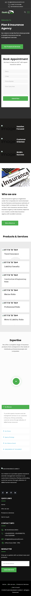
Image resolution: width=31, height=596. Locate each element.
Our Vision (8, 431)
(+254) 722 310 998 (15, 4)
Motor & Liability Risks (14, 319)
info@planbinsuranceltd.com (16, 2)
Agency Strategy (9, 437)
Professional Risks (12, 307)
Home (3, 504)
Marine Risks (10, 294)
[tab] (15, 407)
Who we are (5, 509)
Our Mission (8, 407)
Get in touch (5, 517)
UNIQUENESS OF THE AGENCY (13, 449)
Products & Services (7, 513)
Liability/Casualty (12, 266)
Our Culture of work (10, 443)
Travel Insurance (11, 254)
